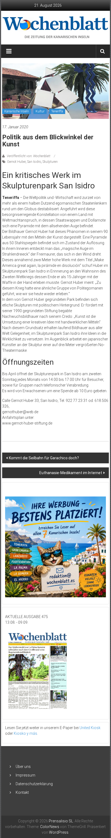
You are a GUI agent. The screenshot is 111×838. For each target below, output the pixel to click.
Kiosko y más (25, 733)
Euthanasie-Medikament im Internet (70, 473)
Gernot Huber (16, 162)
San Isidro (34, 162)
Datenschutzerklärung (34, 784)
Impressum (25, 775)
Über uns (23, 766)
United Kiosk (89, 728)
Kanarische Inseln (16, 111)
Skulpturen (50, 162)
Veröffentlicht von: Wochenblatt (28, 156)
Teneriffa (57, 111)
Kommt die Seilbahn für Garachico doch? (44, 458)
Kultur (40, 111)
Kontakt (22, 792)
